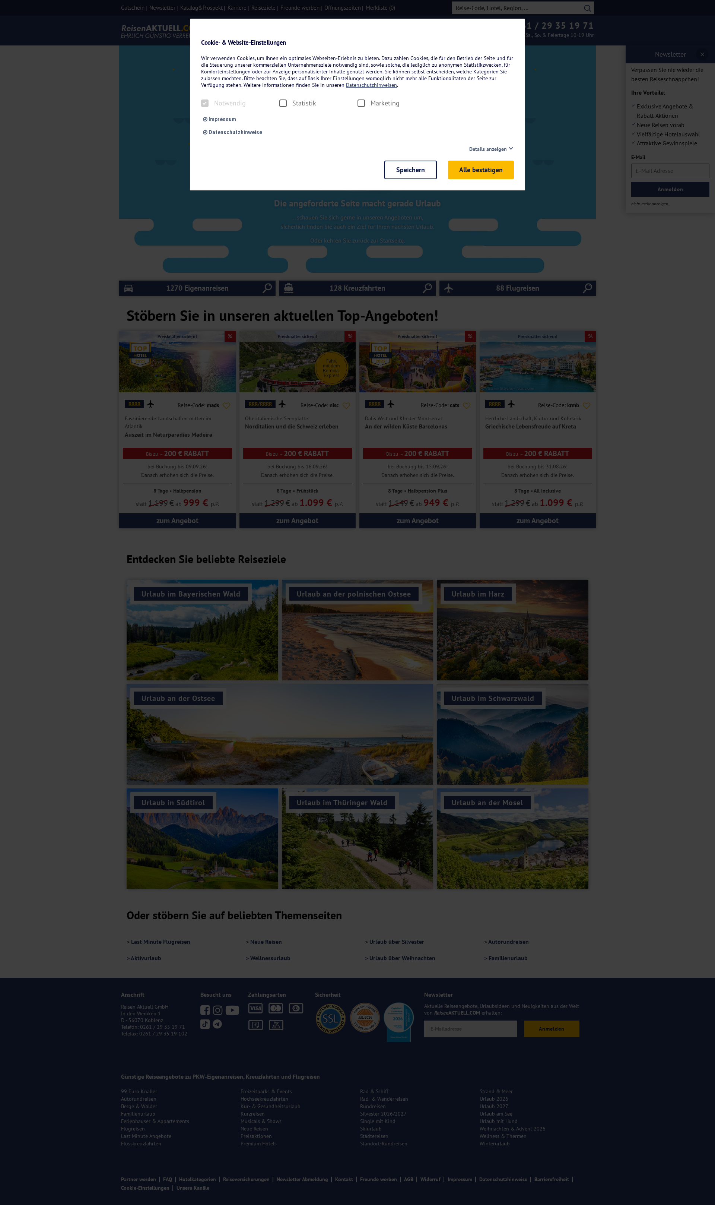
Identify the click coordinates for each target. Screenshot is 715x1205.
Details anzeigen (488, 149)
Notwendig (230, 103)
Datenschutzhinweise (234, 132)
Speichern (410, 169)
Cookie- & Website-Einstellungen (243, 43)
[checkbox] (205, 103)
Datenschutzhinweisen (371, 85)
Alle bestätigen (481, 169)
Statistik (304, 103)
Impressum (221, 119)
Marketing (385, 103)
